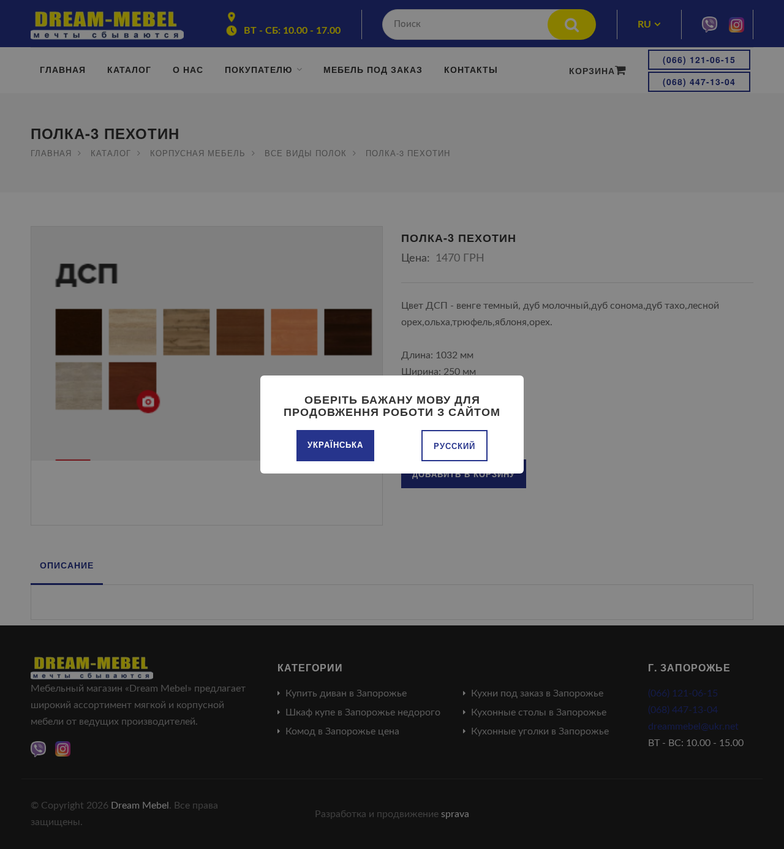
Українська (335, 444)
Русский (454, 445)
